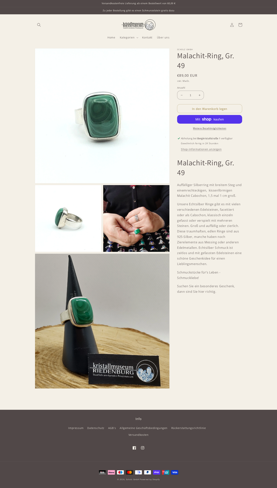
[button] (39, 25)
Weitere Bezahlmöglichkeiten (209, 128)
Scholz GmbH (132, 479)
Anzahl (181, 87)
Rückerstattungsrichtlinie (188, 428)
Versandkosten (139, 435)
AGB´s (112, 428)
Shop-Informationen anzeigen (201, 149)
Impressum (75, 428)
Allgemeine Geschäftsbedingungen (144, 428)
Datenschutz (95, 428)
